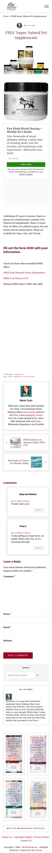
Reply (39, 510)
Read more (15, 767)
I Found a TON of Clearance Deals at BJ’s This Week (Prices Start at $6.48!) (14, 794)
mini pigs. (36, 421)
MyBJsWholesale (30, 847)
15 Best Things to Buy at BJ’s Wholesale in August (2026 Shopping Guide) (14, 749)
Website (7, 640)
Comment (9, 576)
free (10, 376)
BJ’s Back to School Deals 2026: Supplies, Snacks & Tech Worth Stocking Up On (38, 748)
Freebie (18, 376)
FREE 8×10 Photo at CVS (15, 278)
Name (7, 614)
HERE (30, 248)
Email (7, 627)
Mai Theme (37, 850)
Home (6, 16)
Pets (33, 376)
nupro (26, 376)
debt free (13, 415)
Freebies (19, 374)
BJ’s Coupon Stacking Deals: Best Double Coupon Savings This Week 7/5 (38, 794)
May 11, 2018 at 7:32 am (20, 501)
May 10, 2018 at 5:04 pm (21, 533)
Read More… (34, 720)
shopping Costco (34, 415)
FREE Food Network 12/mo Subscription (24, 272)
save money (29, 412)
